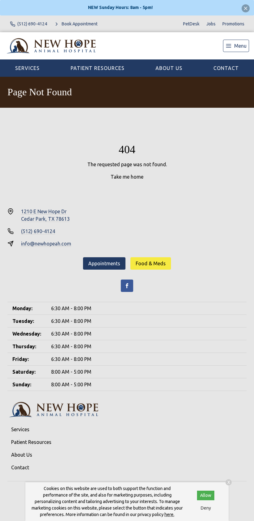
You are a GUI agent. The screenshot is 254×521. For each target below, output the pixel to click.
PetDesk (191, 23)
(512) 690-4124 (38, 231)
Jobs (211, 23)
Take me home (127, 177)
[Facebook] (127, 286)
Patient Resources (98, 68)
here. (169, 514)
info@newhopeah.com (46, 243)
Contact (226, 68)
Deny (206, 508)
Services (27, 68)
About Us (168, 68)
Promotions (233, 23)
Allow (205, 495)
